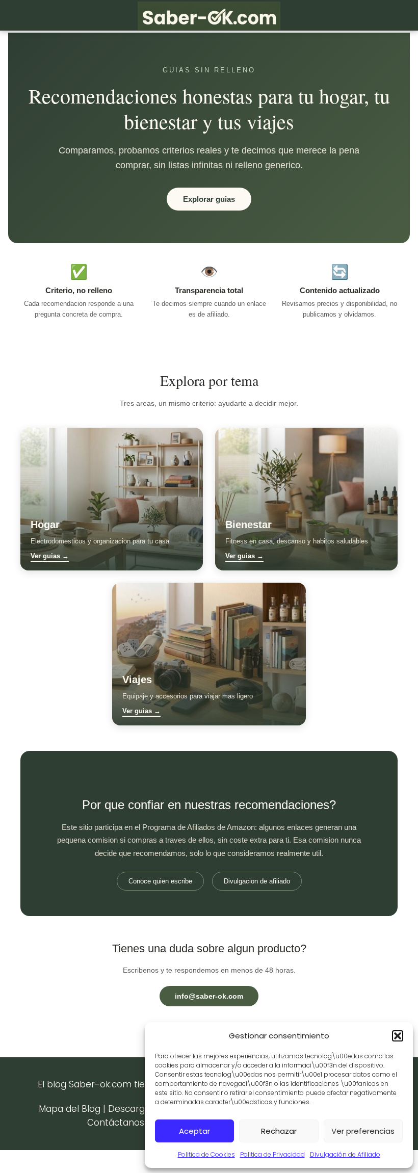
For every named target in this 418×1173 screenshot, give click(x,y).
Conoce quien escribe (160, 881)
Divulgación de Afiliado (345, 1154)
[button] (398, 1036)
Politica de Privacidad (272, 1154)
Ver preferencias (363, 1131)
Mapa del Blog (69, 1109)
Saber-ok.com (100, 1084)
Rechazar (279, 1131)
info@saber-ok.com (209, 996)
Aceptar (194, 1131)
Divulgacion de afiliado (257, 881)
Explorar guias (209, 199)
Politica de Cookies (206, 1154)
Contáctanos (115, 1122)
